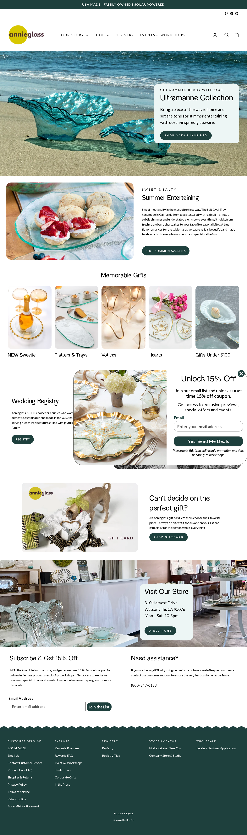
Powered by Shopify (123, 820)
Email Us (13, 755)
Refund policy (17, 799)
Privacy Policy (17, 784)
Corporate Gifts (65, 777)
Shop (100, 35)
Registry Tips (111, 755)
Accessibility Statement (23, 806)
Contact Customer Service (25, 763)
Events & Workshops (163, 35)
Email (179, 417)
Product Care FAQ (20, 770)
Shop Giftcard (168, 537)
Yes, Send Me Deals (208, 441)
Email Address (21, 698)
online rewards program (84, 680)
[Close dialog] (241, 374)
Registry (124, 35)
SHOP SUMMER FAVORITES (166, 251)
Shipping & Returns (20, 777)
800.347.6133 (17, 748)
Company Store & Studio (165, 755)
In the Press (62, 784)
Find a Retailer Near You (165, 748)
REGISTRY (22, 439)
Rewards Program (67, 748)
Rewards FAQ (64, 755)
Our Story (73, 35)
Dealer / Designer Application (216, 748)
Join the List (99, 707)
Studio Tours (63, 770)
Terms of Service (19, 792)
